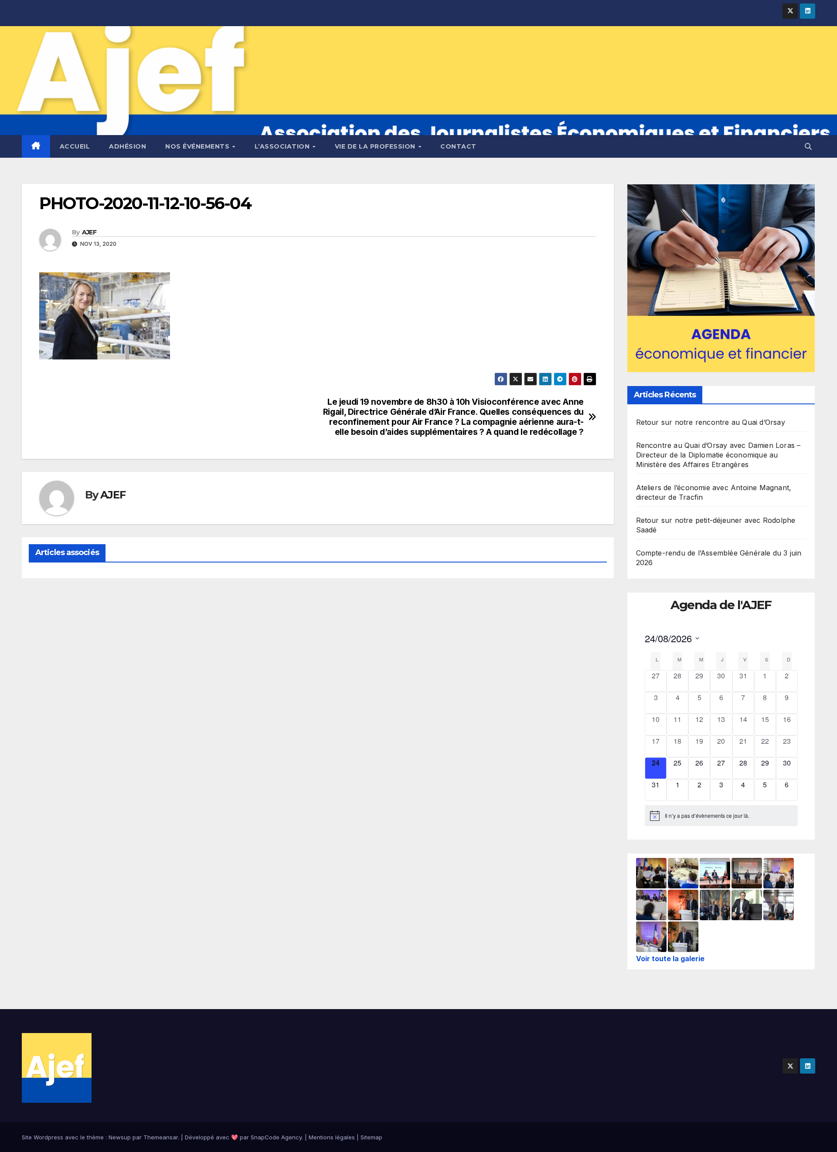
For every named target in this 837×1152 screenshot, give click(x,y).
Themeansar (160, 1137)
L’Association (283, 146)
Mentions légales (332, 1137)
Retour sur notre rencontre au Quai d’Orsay (710, 422)
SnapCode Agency (276, 1137)
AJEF (89, 232)
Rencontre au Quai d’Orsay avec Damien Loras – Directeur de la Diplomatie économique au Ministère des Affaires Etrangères (718, 455)
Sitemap (371, 1137)
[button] (808, 146)
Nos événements (198, 146)
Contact (458, 146)
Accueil (75, 146)
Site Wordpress (42, 1137)
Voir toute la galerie (670, 958)
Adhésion (127, 146)
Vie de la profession (376, 146)
